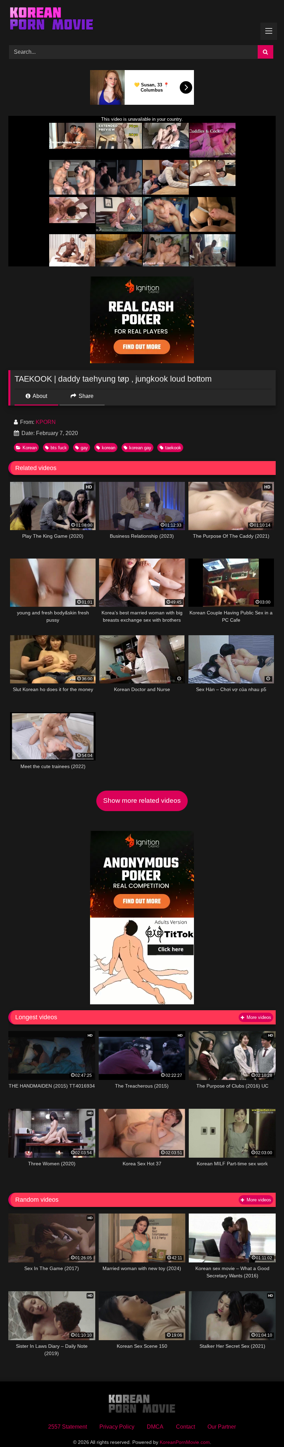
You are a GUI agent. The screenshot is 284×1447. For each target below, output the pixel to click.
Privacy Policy (116, 1427)
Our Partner (221, 1427)
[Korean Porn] (142, 20)
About (39, 396)
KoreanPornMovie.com (185, 1442)
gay (84, 447)
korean (108, 447)
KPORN (46, 422)
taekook (173, 447)
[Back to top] (262, 1426)
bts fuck (59, 447)
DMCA (155, 1427)
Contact (185, 1427)
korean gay (140, 447)
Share (85, 396)
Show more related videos (142, 800)
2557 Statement (67, 1427)
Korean (30, 447)
